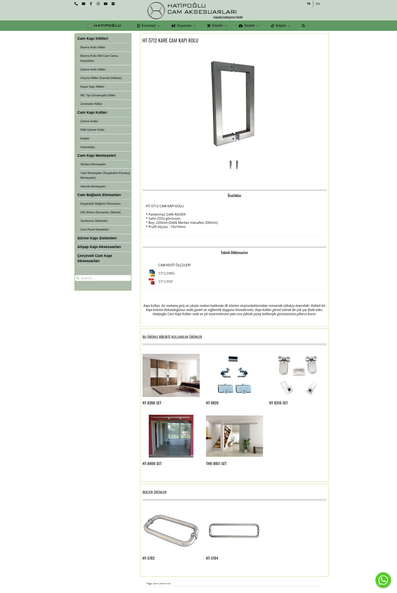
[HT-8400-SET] (171, 436)
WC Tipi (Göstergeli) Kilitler (98, 95)
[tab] (234, 195)
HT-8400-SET (152, 463)
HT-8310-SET (278, 402)
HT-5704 (212, 558)
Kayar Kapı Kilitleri (92, 86)
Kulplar (85, 138)
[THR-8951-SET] (234, 436)
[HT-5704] (234, 530)
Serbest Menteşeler (93, 164)
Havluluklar (87, 147)
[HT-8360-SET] (171, 375)
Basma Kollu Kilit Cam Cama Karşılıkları (99, 58)
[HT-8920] (234, 375)
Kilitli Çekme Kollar (92, 129)
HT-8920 (212, 402)
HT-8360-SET (151, 402)
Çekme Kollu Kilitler (93, 69)
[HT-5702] (171, 530)
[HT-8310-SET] (297, 375)
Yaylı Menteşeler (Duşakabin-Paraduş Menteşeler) (105, 175)
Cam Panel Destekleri (94, 229)
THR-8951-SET (216, 463)
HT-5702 (148, 558)
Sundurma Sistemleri (94, 220)
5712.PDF (165, 281)
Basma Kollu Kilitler (92, 47)
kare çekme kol (162, 583)
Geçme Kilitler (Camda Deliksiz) (101, 78)
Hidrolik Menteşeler (93, 186)
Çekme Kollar (89, 121)
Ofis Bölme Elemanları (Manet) (100, 212)
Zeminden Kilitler (91, 103)
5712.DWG (166, 273)
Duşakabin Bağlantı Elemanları (100, 203)
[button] (303, 25)
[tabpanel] (234, 218)
